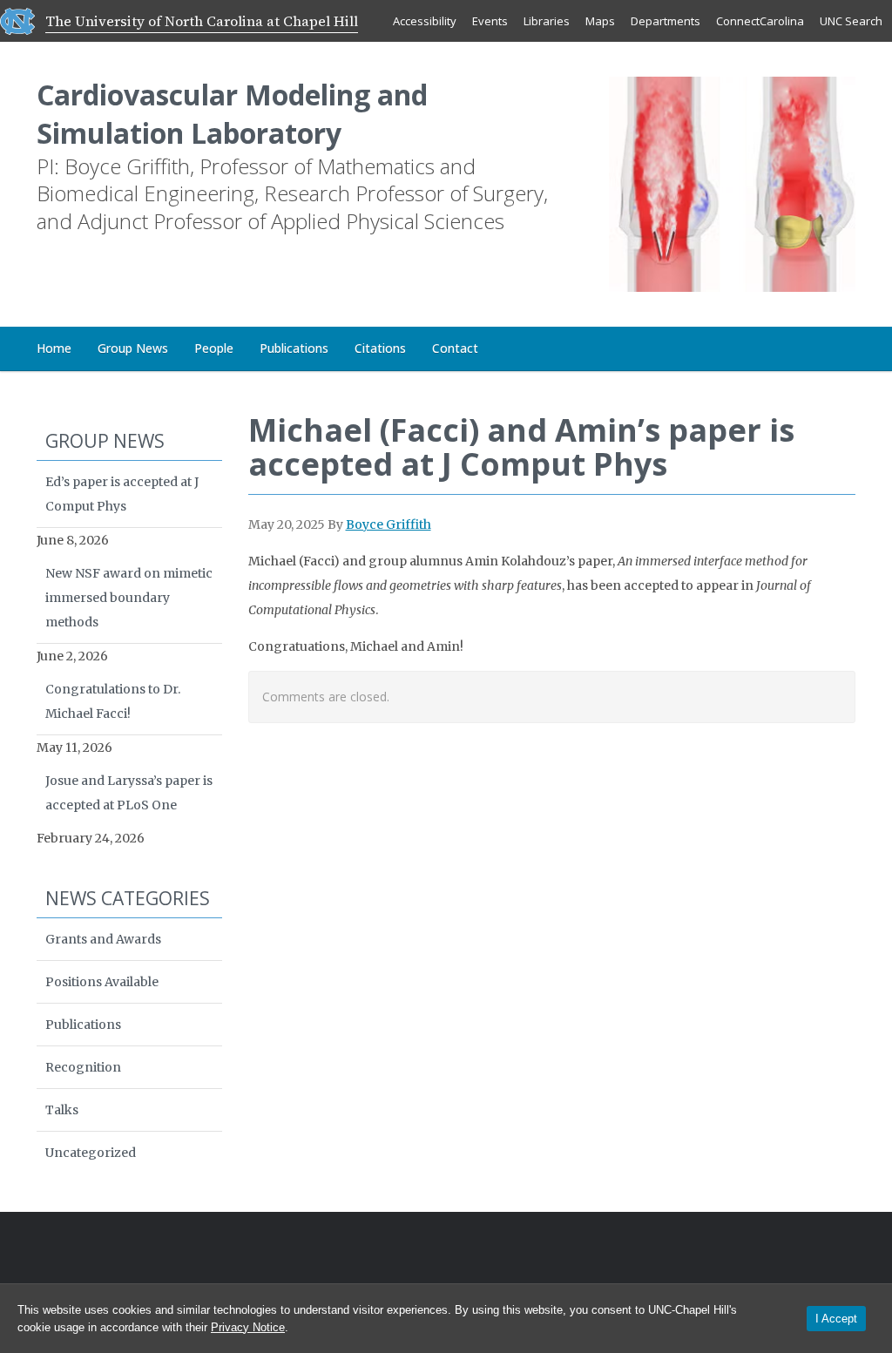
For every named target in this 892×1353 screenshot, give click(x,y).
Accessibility (424, 21)
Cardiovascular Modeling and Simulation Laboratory (232, 114)
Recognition (83, 1067)
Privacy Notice (248, 1327)
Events (490, 21)
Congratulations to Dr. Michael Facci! (112, 701)
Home (54, 348)
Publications (294, 348)
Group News (133, 348)
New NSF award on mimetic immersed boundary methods (129, 597)
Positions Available (102, 982)
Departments (665, 21)
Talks (61, 1110)
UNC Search (851, 21)
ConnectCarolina (760, 21)
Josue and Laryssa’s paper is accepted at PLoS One (129, 793)
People (213, 348)
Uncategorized (90, 1152)
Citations (380, 348)
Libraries (547, 21)
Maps (600, 21)
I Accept (836, 1318)
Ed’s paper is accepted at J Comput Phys (122, 494)
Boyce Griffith (388, 524)
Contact (455, 348)
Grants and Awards (103, 939)
